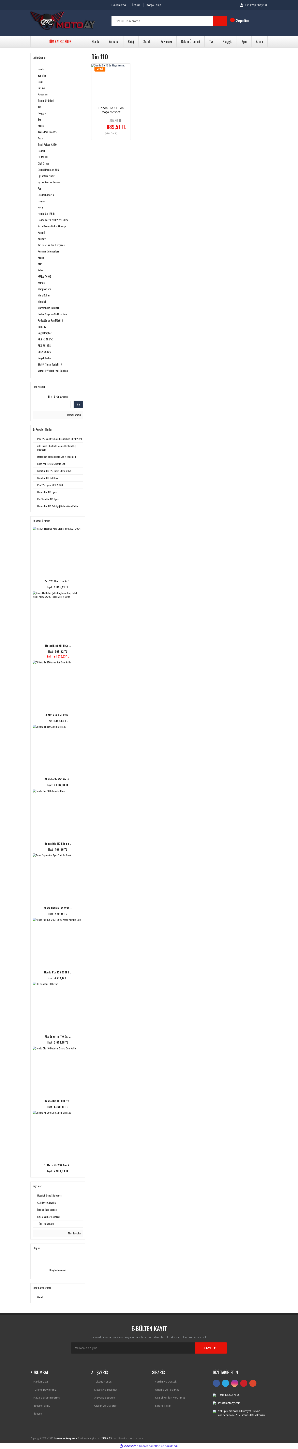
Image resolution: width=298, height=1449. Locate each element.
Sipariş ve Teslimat (105, 1389)
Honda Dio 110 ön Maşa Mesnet (111, 110)
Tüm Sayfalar (74, 1233)
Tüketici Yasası (103, 1381)
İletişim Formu (41, 1405)
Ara (78, 404)
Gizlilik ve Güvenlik (105, 1405)
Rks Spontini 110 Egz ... (58, 1036)
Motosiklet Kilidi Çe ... (58, 646)
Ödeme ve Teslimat (167, 1389)
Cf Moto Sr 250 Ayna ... (58, 715)
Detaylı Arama (74, 414)
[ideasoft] (128, 1446)
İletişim (136, 5)
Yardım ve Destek (166, 1381)
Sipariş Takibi (163, 1405)
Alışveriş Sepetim (104, 1397)
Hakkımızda (118, 5)
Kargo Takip (154, 5)
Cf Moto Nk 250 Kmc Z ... (58, 1165)
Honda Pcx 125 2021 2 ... (57, 972)
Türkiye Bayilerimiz (45, 1389)
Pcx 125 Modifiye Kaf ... (57, 581)
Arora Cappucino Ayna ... (58, 908)
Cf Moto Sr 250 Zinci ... (57, 779)
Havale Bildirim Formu (46, 1397)
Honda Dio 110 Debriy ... (57, 1101)
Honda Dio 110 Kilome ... (57, 844)
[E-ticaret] (148, 1446)
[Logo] (62, 21)
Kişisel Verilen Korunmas (170, 1397)
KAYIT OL (211, 1348)
